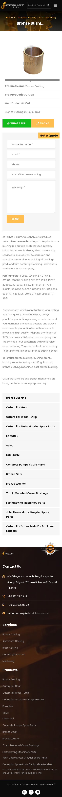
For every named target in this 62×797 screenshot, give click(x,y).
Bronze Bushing (16, 398)
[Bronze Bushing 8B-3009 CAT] (32, 58)
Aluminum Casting (13, 641)
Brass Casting (10, 647)
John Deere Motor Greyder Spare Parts (27, 515)
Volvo (9, 445)
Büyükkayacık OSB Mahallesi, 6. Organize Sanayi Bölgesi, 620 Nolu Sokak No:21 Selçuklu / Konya (32, 582)
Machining (8, 661)
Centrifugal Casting (13, 654)
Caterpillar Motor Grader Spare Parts (30, 426)
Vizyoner (48, 784)
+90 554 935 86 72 (18, 605)
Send (15, 219)
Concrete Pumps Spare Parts (25, 464)
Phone (44, 123)
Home (9, 17)
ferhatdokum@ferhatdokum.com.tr (28, 613)
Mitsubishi (13, 455)
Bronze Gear (14, 474)
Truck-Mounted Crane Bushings (27, 493)
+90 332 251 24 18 (17, 596)
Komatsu (12, 436)
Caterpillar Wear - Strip (21, 417)
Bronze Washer (16, 483)
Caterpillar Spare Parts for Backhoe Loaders (30, 529)
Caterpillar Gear (17, 407)
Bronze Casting (11, 634)
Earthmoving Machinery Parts (25, 503)
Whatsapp (18, 123)
